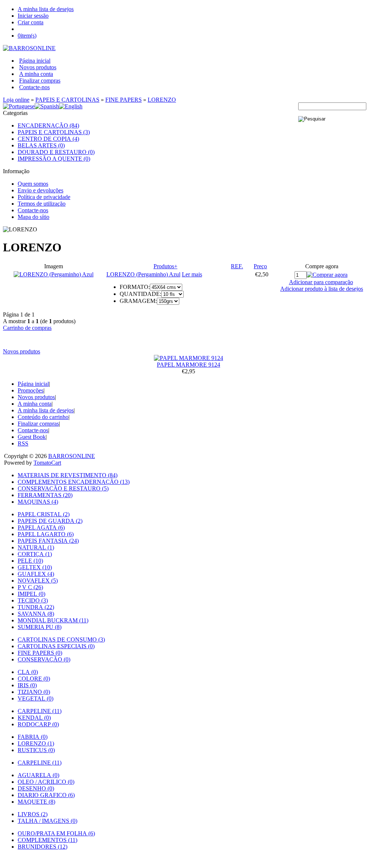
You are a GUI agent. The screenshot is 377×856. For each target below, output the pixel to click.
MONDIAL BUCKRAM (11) (53, 620)
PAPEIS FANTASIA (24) (48, 541)
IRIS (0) (27, 685)
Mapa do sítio (33, 217)
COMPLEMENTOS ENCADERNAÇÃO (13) (74, 482)
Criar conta (30, 22)
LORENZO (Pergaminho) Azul (143, 274)
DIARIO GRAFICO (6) (46, 795)
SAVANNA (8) (36, 614)
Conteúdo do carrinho (43, 417)
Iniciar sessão (33, 16)
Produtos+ (165, 266)
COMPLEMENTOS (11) (47, 840)
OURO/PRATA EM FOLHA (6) (56, 833)
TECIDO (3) (33, 600)
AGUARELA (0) (38, 775)
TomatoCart (47, 463)
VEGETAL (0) (35, 698)
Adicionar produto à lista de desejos (321, 289)
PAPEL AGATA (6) (41, 527)
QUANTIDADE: (140, 294)
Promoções (30, 390)
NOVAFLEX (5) (38, 580)
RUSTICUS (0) (36, 750)
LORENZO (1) (36, 743)
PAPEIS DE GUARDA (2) (50, 521)
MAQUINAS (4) (38, 502)
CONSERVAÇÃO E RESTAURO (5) (63, 488)
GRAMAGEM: (138, 301)
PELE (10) (30, 561)
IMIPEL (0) (31, 594)
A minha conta (36, 74)
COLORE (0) (34, 678)
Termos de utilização (42, 203)
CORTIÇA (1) (35, 554)
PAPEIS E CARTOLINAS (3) (54, 132)
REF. (237, 266)
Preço (260, 266)
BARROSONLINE (71, 456)
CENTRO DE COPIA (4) (48, 139)
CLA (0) (28, 672)
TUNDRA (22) (36, 607)
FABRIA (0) (32, 737)
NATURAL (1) (36, 547)
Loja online (16, 100)
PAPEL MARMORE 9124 (188, 364)
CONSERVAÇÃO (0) (44, 659)
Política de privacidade (44, 197)
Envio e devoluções (40, 190)
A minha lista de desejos (46, 9)
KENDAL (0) (34, 718)
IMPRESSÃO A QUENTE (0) (54, 159)
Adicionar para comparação (321, 282)
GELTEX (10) (35, 567)
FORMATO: (135, 287)
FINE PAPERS (123, 100)
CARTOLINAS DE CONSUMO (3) (61, 639)
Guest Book (32, 437)
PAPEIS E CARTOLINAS (67, 100)
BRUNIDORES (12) (42, 846)
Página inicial (34, 60)
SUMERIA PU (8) (39, 627)
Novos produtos (37, 67)
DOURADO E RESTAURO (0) (56, 152)
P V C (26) (30, 587)
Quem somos (33, 184)
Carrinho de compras (27, 328)
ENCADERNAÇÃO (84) (48, 125)
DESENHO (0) (36, 788)
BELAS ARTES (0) (41, 145)
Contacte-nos (34, 87)
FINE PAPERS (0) (40, 653)
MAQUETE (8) (36, 802)
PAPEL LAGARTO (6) (46, 534)
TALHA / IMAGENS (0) (47, 821)
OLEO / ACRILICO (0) (46, 782)
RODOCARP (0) (38, 724)
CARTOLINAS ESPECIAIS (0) (56, 646)
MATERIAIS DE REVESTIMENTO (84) (67, 475)
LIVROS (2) (32, 814)
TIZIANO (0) (34, 692)
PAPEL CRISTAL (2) (44, 514)
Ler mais (192, 274)
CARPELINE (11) (39, 711)
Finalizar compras (39, 80)
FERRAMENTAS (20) (45, 495)
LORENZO (162, 100)
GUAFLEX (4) (36, 574)
